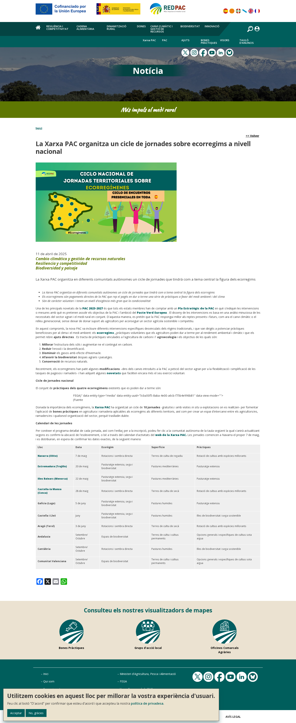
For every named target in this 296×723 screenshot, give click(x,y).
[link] (40, 581)
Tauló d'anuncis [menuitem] (246, 41)
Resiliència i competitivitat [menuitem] (57, 27)
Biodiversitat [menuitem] (190, 26)
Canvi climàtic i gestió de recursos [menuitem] (161, 28)
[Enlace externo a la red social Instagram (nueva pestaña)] (194, 52)
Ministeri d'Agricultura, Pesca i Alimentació (148, 674)
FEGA (123, 681)
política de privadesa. (147, 703)
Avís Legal (233, 717)
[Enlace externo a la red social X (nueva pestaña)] (185, 52)
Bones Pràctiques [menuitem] (209, 41)
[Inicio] (169, 10)
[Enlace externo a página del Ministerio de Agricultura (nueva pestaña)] (119, 10)
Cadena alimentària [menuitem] (85, 27)
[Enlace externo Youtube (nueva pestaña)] (212, 52)
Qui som (48, 681)
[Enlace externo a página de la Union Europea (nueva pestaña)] (64, 10)
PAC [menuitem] (164, 40)
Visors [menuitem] (224, 40)
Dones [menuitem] (141, 26)
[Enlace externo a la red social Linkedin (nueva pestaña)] (221, 52)
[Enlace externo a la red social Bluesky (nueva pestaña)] (230, 52)
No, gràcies (36, 713)
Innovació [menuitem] (212, 26)
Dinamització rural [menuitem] (116, 27)
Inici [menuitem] (39, 29)
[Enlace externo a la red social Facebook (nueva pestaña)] (203, 52)
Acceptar (16, 713)
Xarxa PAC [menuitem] (149, 40)
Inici (39, 128)
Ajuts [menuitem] (185, 40)
